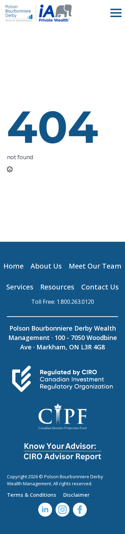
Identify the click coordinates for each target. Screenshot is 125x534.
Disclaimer (76, 494)
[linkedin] (45, 510)
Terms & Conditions (31, 494)
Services (19, 287)
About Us (46, 266)
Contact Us (100, 287)
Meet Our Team (95, 266)
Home (13, 266)
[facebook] (80, 510)
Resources (57, 287)
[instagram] (62, 510)
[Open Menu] (116, 12)
